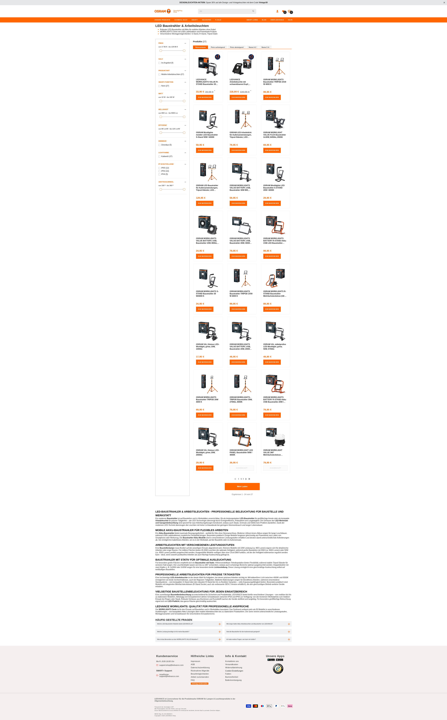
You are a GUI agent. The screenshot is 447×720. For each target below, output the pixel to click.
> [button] (246, 478)
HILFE (290, 20)
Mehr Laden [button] (242, 486)
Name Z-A (265, 47)
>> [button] (249, 478)
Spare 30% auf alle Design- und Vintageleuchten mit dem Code (223, 2)
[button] (242, 44)
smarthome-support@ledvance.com (169, 675)
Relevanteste (200, 47)
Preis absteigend (237, 47)
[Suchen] (227, 11)
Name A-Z (252, 47)
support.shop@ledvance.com (171, 665)
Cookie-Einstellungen (234, 671)
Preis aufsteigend (218, 47)
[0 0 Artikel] (289, 11)
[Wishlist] (283, 11)
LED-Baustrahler (247, 518)
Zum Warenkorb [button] (205, 97)
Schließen (444, 3)
